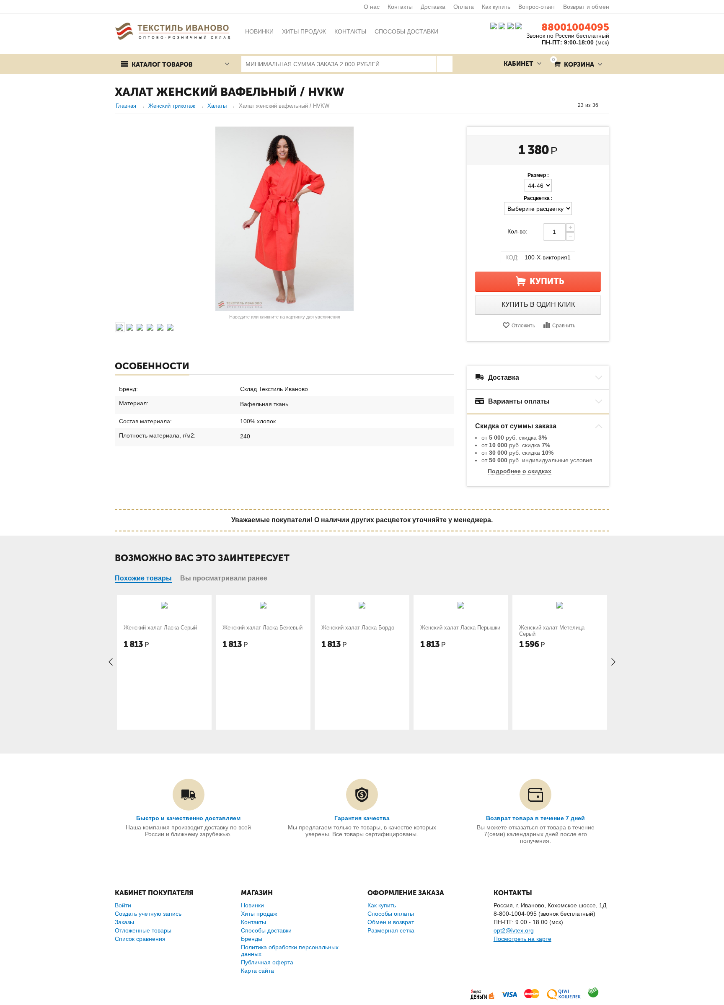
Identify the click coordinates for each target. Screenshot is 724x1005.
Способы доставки (266, 930)
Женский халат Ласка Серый (160, 627)
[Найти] (444, 64)
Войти (123, 905)
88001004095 (575, 27)
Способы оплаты (390, 913)
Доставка (433, 6)
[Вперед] (606, 105)
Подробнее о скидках (519, 471)
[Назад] (570, 105)
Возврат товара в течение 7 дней (535, 818)
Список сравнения (140, 938)
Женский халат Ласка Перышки (460, 627)
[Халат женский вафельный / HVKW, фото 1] (284, 219)
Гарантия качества (362, 818)
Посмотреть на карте (522, 938)
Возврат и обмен (586, 6)
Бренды (251, 938)
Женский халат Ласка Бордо (357, 627)
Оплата (463, 6)
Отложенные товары (143, 930)
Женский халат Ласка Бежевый (262, 627)
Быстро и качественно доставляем (188, 818)
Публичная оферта (267, 962)
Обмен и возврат (390, 922)
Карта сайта (257, 970)
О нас (372, 6)
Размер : (538, 175)
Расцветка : (538, 198)
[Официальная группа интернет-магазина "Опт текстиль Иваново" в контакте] (493, 25)
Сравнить (563, 326)
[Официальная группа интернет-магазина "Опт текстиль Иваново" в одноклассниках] (502, 25)
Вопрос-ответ (536, 6)
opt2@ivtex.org (514, 930)
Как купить (496, 6)
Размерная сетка (390, 930)
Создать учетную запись (148, 913)
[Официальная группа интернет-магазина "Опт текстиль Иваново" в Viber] (509, 25)
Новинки (252, 905)
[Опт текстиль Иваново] (172, 30)
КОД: (512, 257)
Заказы (124, 922)
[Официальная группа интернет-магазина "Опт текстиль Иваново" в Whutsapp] (520, 25)
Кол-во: (517, 231)
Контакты (400, 6)
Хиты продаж (259, 913)
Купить (547, 281)
